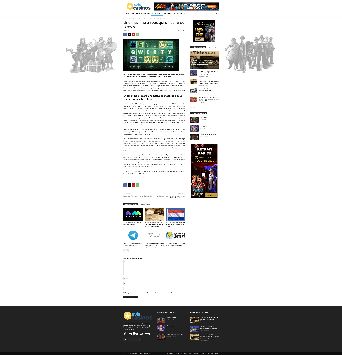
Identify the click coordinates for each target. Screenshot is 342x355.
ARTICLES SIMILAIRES (131, 204)
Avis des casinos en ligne (141, 13)
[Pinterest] (133, 34)
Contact (217, 353)
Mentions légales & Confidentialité (196, 353)
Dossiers (167, 13)
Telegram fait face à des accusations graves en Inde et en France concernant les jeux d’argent (132, 245)
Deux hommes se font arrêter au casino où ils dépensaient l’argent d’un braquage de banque (202, 63)
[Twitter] (135, 339)
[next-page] (127, 250)
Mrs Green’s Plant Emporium (208, 134)
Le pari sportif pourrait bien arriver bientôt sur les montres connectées (137, 197)
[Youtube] (139, 339)
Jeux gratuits (178, 13)
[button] (216, 13)
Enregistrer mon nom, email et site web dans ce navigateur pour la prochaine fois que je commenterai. (155, 293)
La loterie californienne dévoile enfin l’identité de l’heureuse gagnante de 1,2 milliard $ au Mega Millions (154, 224)
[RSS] (130, 339)
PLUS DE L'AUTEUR (144, 204)
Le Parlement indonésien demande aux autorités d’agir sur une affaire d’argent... (209, 336)
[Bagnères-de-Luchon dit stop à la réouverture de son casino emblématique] (193, 90)
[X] (129, 34)
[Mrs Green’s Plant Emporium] (194, 137)
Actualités (156, 13)
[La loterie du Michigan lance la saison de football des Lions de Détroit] (175, 235)
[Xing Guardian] (194, 128)
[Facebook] (125, 34)
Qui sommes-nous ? (172, 353)
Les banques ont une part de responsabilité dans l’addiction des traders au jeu (171, 197)
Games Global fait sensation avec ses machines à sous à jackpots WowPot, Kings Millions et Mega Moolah (154, 245)
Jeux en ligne (138, 18)
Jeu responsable (182, 353)
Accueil (127, 13)
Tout (210, 47)
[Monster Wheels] (194, 120)
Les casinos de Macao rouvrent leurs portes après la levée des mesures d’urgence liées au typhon (208, 73)
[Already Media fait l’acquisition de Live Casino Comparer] (133, 214)
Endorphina (126, 104)
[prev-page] (124, 250)
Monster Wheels (204, 117)
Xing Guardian (204, 126)
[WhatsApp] (137, 34)
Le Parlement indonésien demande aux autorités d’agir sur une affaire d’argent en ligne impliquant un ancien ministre (209, 81)
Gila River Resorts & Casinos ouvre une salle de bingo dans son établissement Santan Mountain (209, 99)
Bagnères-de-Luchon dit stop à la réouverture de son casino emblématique (207, 90)
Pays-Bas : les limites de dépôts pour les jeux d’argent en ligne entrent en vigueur (175, 224)
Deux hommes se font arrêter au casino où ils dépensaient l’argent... (209, 319)
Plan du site (210, 353)
